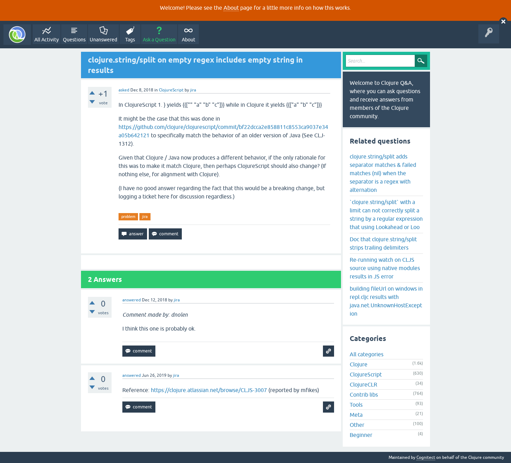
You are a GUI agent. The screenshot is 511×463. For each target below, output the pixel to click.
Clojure (358, 364)
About (231, 8)
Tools (356, 404)
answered (131, 300)
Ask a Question (159, 39)
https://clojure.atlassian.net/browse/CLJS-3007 (209, 390)
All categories (366, 354)
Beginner (361, 435)
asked (124, 90)
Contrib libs (364, 394)
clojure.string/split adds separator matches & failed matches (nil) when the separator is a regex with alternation (383, 173)
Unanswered (103, 39)
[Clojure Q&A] (17, 34)
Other (357, 425)
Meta (356, 415)
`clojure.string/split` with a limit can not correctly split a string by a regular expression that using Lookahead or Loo (386, 214)
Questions (74, 39)
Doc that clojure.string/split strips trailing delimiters (383, 243)
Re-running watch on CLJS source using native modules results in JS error (385, 268)
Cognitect (425, 457)
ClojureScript (171, 90)
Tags (130, 39)
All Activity (46, 39)
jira (145, 216)
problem (128, 216)
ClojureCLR (363, 384)
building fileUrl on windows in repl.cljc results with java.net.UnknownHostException (386, 301)
